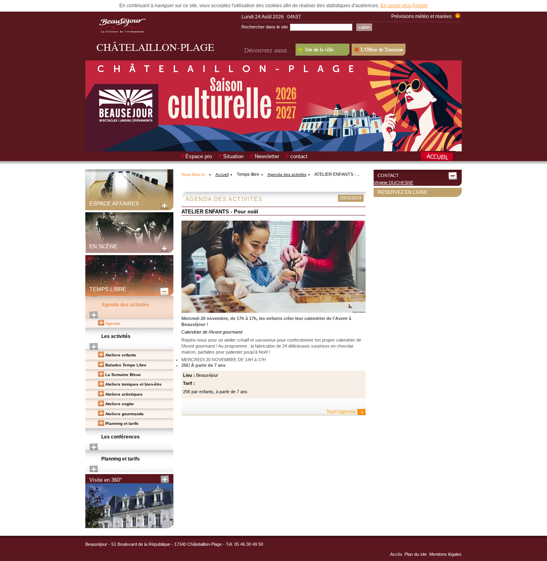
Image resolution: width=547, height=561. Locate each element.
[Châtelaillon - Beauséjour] (161, 59)
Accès (396, 554)
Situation (233, 156)
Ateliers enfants (120, 355)
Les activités (116, 336)
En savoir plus (395, 5)
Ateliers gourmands (124, 414)
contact (299, 156)
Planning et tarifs (122, 423)
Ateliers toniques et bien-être (133, 384)
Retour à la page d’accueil (441, 157)
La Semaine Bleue (123, 374)
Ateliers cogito (119, 404)
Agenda (112, 323)
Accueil (222, 174)
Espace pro (198, 156)
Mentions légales (445, 554)
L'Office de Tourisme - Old (379, 50)
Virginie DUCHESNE (393, 182)
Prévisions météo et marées (421, 16)
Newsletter (267, 156)
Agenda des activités (125, 305)
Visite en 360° (105, 480)
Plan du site (415, 554)
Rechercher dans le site (264, 26)
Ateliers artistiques (124, 394)
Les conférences (120, 437)
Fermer (420, 5)
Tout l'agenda (341, 411)
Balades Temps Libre (126, 365)
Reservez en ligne (402, 192)
